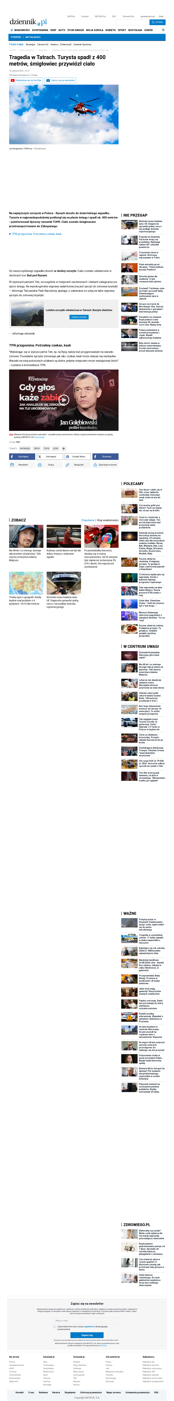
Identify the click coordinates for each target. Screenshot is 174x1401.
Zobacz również (79, 317)
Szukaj (159, 22)
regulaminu (89, 1326)
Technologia (48, 1365)
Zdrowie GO (42, 44)
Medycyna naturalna (114, 1372)
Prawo (108, 1362)
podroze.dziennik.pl (27, 50)
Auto (45, 1362)
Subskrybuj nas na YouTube (28, 80)
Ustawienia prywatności (137, 1392)
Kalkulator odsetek (151, 1375)
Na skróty (14, 1357)
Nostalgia (30, 44)
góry (55, 448)
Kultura (76, 1385)
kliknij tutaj (103, 1346)
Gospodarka (48, 1368)
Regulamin (70, 1392)
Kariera (56, 1392)
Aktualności (32, 37)
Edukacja (77, 1368)
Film (75, 1378)
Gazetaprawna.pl (16, 1365)
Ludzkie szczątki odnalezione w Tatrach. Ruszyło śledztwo (79, 310)
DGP (114, 16)
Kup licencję (39, 437)
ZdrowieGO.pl (128, 16)
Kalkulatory (148, 1357)
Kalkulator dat (149, 1362)
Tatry (37, 448)
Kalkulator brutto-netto (152, 1378)
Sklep (161, 16)
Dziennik (12, 50)
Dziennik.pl (48, 1357)
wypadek (25, 448)
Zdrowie (46, 1378)
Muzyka (76, 1381)
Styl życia (110, 1381)
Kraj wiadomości (108, 520)
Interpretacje (14, 1378)
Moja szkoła (78, 1372)
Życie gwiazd (79, 1375)
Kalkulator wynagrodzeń (153, 1381)
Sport (45, 1375)
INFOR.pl (71, 16)
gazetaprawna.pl (148, 16)
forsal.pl (84, 16)
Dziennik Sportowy (82, 44)
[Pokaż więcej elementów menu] (163, 30)
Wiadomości (48, 1372)
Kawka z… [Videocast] (61, 44)
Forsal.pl (12, 1372)
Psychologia (111, 1378)
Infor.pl (12, 1362)
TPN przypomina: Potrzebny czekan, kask (36, 234)
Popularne (88, 520)
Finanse (109, 1365)
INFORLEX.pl (100, 16)
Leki (107, 1368)
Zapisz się (87, 1335)
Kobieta (76, 1362)
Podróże (16, 37)
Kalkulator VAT (149, 1372)
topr (46, 448)
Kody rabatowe (79, 1365)
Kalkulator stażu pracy (152, 1368)
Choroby (109, 1375)
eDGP (11, 1368)
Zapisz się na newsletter (63, 80)
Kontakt (20, 1392)
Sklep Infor (13, 1381)
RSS (156, 1392)
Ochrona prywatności (91, 1392)
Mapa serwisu (113, 1392)
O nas (31, 1392)
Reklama (43, 1392)
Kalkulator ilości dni (151, 1365)
